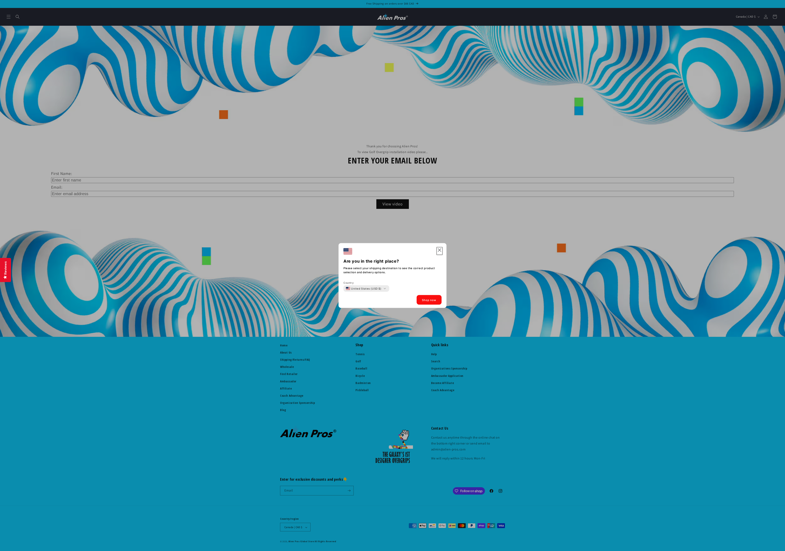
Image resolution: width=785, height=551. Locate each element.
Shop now (429, 299)
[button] (439, 251)
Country (348, 282)
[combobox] (363, 289)
